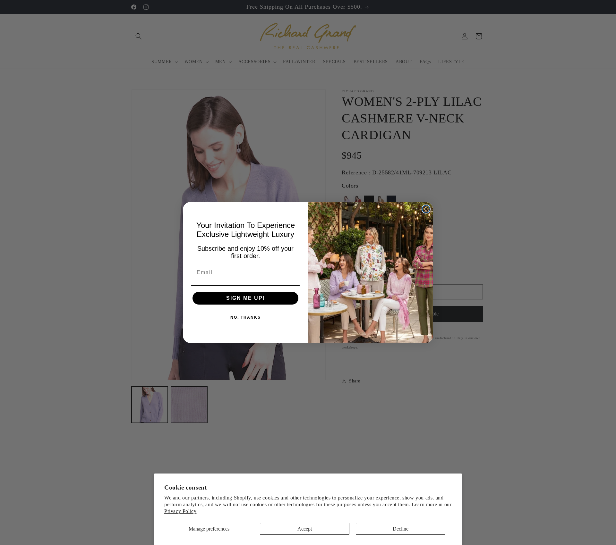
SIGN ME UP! (245, 298)
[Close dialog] (426, 209)
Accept (304, 529)
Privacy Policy (180, 511)
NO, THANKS (245, 317)
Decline (400, 529)
